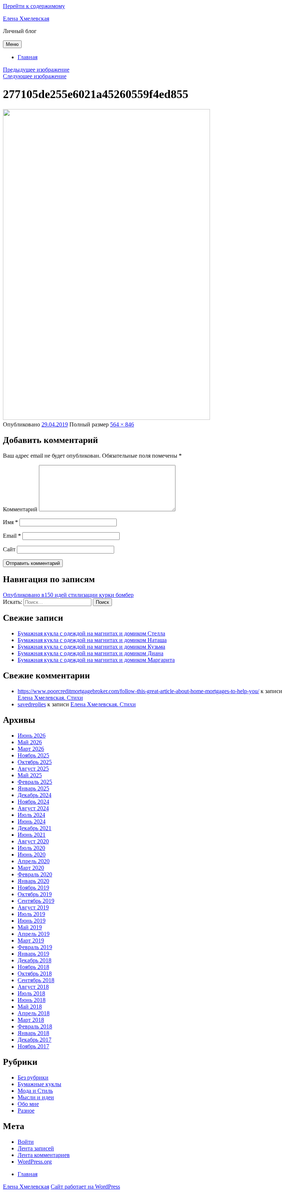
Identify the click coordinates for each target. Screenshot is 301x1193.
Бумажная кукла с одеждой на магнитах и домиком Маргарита (96, 660)
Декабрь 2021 (34, 828)
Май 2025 (30, 775)
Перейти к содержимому (34, 6)
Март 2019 (31, 940)
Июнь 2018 (32, 1000)
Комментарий (20, 509)
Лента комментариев (44, 1155)
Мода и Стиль (35, 1091)
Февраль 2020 (35, 874)
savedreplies (32, 704)
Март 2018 (31, 1020)
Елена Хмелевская (26, 18)
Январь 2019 (33, 954)
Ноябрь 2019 (33, 887)
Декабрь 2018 (34, 960)
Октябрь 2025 (35, 762)
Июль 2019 (31, 914)
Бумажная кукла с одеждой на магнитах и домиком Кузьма (91, 647)
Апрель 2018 (34, 1013)
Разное (26, 1110)
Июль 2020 (31, 848)
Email (12, 536)
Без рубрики (33, 1077)
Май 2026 (30, 742)
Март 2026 (31, 749)
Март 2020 (31, 868)
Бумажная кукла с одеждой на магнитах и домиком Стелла (91, 633)
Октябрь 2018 (35, 973)
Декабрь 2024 (34, 795)
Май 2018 (30, 1006)
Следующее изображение (34, 76)
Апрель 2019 (34, 934)
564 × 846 (122, 424)
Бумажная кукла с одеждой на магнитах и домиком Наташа (92, 640)
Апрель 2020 (34, 861)
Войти (26, 1142)
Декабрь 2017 (34, 1040)
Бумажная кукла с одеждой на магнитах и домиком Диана (90, 653)
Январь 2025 (33, 788)
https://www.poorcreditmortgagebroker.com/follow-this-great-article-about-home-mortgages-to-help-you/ (138, 691)
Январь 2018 (33, 1033)
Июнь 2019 (32, 921)
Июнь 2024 (32, 821)
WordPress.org (35, 1161)
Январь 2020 (33, 881)
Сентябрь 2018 (36, 980)
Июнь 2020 (32, 854)
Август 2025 (33, 768)
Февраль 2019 (35, 947)
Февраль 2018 (35, 1026)
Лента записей (36, 1148)
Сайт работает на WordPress (85, 1186)
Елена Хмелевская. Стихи (50, 698)
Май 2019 (30, 927)
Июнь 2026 (32, 735)
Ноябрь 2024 (33, 802)
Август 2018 (33, 987)
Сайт (9, 549)
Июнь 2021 (32, 835)
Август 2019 (33, 907)
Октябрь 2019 (35, 894)
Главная (27, 57)
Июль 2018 (31, 993)
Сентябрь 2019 (36, 901)
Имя (10, 522)
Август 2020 (33, 841)
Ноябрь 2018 (33, 967)
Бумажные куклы (39, 1084)
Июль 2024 (31, 815)
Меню (12, 44)
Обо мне (28, 1104)
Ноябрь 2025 (33, 755)
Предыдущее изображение (36, 69)
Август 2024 (33, 808)
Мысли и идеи (36, 1097)
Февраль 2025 (35, 782)
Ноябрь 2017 (33, 1046)
